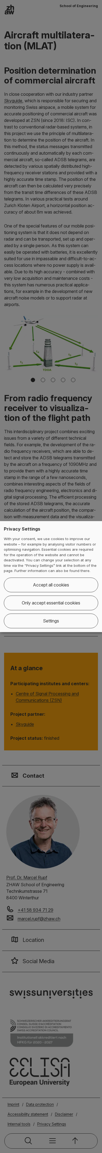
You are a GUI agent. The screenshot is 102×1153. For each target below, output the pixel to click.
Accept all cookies (51, 585)
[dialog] (51, 576)
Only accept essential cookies (51, 603)
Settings (51, 621)
